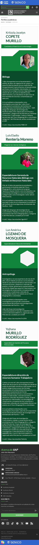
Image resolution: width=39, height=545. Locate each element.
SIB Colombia (7, 496)
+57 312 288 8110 (22, 465)
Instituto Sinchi (8, 490)
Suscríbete (5, 499)
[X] (22, 523)
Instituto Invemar (8, 493)
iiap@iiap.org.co (10, 470)
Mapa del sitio (12, 532)
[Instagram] (8, 523)
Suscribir (19, 515)
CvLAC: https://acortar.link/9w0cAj (14, 439)
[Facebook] (3, 523)
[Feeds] (32, 523)
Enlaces (4, 482)
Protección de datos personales (14, 533)
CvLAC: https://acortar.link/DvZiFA (14, 318)
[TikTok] (12, 523)
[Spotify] (17, 523)
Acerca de (9, 449)
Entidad (8, 22)
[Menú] (37, 12)
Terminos (22, 532)
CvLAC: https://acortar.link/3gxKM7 (15, 219)
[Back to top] (37, 534)
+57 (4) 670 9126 (10, 465)
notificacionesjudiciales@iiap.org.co (16, 474)
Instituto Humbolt (8, 487)
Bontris (9, 538)
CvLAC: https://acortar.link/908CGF (14, 125)
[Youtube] (27, 523)
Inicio (3, 22)
